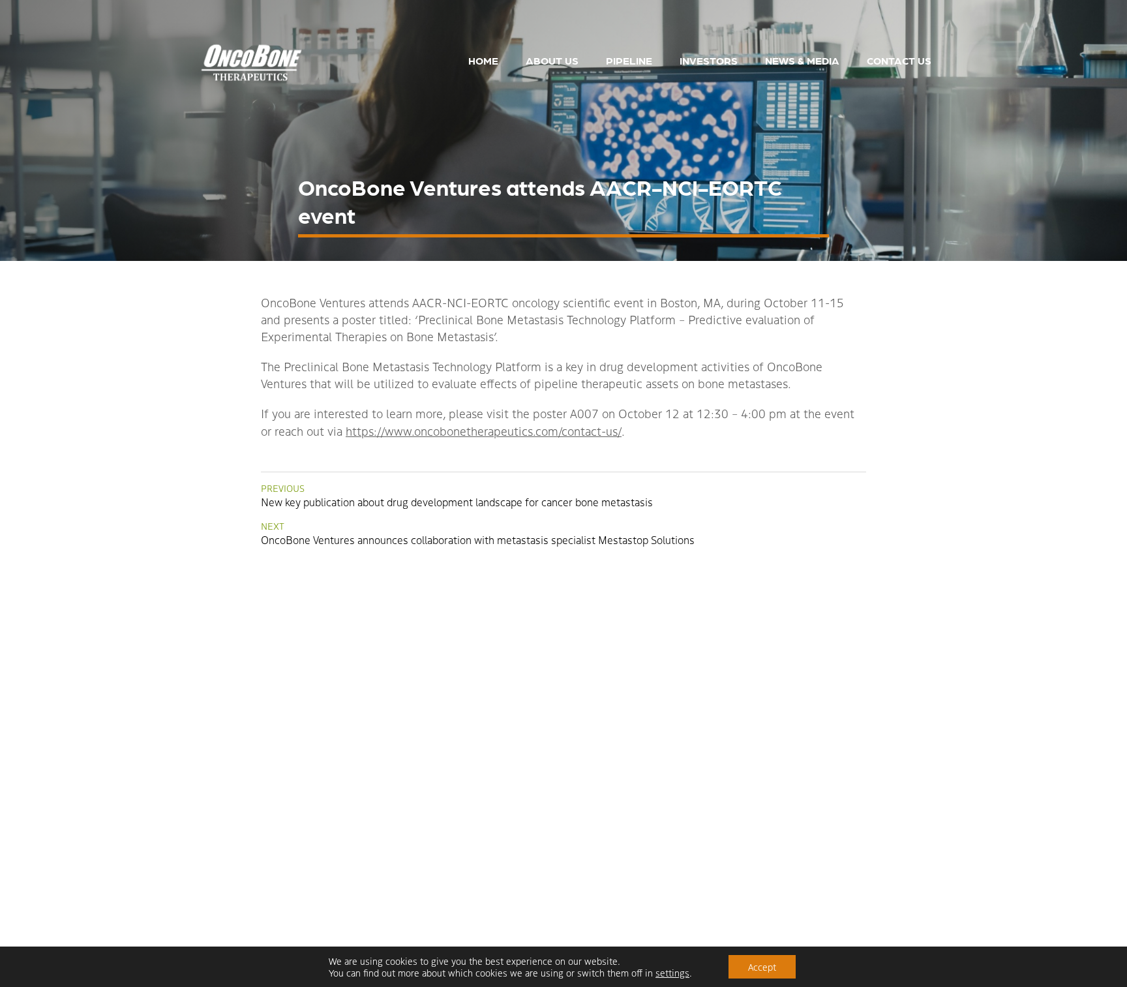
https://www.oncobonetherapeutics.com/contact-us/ (484, 430)
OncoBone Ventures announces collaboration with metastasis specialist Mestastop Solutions (478, 533)
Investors (709, 60)
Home (483, 60)
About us (552, 60)
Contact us (899, 60)
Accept (762, 966)
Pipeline (629, 60)
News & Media (802, 60)
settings (672, 973)
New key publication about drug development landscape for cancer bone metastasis (457, 495)
